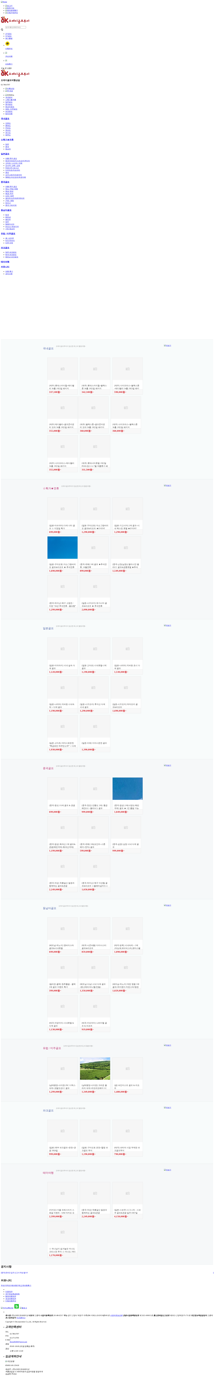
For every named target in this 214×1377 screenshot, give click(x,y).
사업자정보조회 (116, 1315)
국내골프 (8, 97)
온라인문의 (5, 1285)
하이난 (8, 203)
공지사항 (8, 274)
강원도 (8, 123)
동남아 (8, 149)
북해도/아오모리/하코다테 (15, 177)
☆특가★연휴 (10, 100)
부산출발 (8, 38)
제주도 (8, 135)
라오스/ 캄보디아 (12, 226)
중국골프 (8, 104)
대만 (7, 222)
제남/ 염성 (9, 191)
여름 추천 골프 (11, 158)
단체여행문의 (10, 1301)
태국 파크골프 (10, 255)
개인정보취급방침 (12, 1294)
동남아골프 (9, 107)
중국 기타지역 (10, 205)
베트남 (8, 217)
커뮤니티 (5, 267)
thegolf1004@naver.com (18, 1342)
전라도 (8, 128)
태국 (7, 215)
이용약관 (8, 1292)
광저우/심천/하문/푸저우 (15, 198)
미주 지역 (9, 243)
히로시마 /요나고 (12, 168)
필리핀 (8, 219)
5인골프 (8, 36)
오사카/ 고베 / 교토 (12, 165)
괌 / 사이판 (9, 238)
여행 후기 (9, 271)
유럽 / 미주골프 (11, 109)
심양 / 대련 (9, 196)
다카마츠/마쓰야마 (12, 170)
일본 (7, 144)
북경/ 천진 (9, 194)
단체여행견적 (15, 1285)
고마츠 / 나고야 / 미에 (13, 163)
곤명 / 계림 (9, 201)
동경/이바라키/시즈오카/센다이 (17, 161)
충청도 (8, 126)
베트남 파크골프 (11, 257)
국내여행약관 (10, 1299)
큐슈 (7, 173)
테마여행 (8, 114)
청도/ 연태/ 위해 (11, 189)
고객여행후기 (26, 1285)
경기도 (8, 133)
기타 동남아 (10, 229)
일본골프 (8, 102)
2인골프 (8, 34)
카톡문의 (8, 49)
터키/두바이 (10, 241)
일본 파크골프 (10, 252)
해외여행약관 (10, 1296)
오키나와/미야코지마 (13, 175)
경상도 (8, 130)
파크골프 (8, 111)
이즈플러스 (20, 1318)
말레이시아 (9, 224)
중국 (7, 147)
